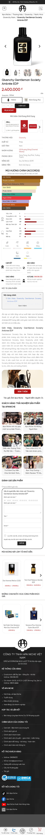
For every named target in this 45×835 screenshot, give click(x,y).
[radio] (12, 100)
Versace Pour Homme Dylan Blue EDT (33, 626)
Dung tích (5, 95)
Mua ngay (9, 110)
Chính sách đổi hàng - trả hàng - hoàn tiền (19, 742)
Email (6, 526)
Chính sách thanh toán (12, 735)
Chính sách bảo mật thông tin (14, 745)
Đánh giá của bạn (10, 497)
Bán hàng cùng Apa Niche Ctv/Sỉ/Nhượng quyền (21, 715)
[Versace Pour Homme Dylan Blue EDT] (33, 613)
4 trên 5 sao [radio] (23, 500)
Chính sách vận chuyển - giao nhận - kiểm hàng (21, 738)
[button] (4, 8)
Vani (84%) (7, 188)
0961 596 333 (38, 277)
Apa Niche (6, 15)
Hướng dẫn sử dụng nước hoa (14, 764)
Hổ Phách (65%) (9, 205)
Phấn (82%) (7, 191)
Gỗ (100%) (7, 177)
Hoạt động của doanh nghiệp (14, 704)
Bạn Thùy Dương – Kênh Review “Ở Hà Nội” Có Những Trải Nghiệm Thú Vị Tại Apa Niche (33, 472)
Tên (5, 516)
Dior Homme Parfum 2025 (12, 581)
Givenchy (29, 15)
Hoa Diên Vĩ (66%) (9, 201)
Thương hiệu (18, 15)
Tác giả (6, 771)
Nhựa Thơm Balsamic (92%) (13, 184)
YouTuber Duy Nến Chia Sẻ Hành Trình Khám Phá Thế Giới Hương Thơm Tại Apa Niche (11, 472)
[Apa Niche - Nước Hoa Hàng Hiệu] (22, 8)
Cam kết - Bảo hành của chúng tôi (16, 728)
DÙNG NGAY (33, 126)
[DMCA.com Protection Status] (23, 778)
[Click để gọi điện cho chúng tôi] (22, 831)
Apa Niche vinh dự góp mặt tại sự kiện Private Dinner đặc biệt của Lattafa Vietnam (12, 428)
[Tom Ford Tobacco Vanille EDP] (33, 568)
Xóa (42, 93)
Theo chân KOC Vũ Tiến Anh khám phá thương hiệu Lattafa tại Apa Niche (33, 450)
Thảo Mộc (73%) (9, 194)
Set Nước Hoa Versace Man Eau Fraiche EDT (11, 626)
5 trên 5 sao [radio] (33, 500)
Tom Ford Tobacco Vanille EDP (33, 581)
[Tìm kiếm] (40, 8)
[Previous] (5, 46)
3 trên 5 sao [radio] (15, 500)
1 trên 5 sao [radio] (4, 500)
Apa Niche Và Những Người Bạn (33, 428)
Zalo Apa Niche (11, 809)
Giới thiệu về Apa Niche (12, 694)
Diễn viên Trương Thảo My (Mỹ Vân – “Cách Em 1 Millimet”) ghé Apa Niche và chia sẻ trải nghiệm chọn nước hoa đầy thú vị (12, 450)
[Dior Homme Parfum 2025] (11, 569)
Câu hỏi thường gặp (11, 768)
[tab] (22, 288)
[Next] (39, 46)
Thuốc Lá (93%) (8, 181)
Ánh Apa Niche (17, 398)
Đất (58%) (6, 208)
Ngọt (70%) (7, 198)
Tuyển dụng (8, 697)
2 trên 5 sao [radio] (8, 500)
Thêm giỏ (21, 106)
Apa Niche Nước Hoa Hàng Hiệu (18, 804)
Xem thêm (22, 306)
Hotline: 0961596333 (11, 757)
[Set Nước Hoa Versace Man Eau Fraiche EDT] (11, 613)
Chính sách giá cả (10, 731)
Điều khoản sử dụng (11, 701)
